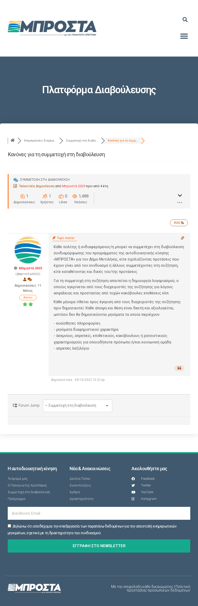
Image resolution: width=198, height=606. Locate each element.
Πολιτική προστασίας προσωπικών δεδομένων (158, 588)
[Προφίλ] (25, 279)
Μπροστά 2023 (73, 186)
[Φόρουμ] (13, 140)
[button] (185, 19)
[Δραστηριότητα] (29, 279)
